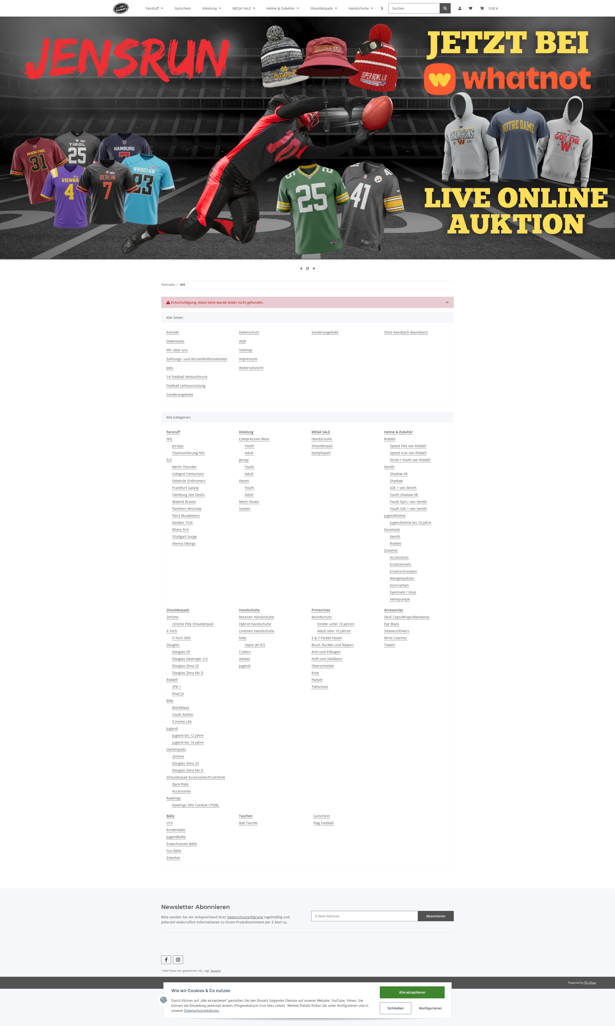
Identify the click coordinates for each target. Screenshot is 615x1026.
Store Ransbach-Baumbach (406, 332)
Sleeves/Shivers (396, 631)
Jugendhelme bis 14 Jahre (410, 522)
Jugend (172, 728)
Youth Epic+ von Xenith (408, 501)
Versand (215, 970)
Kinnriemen (399, 585)
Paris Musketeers (186, 515)
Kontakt (172, 332)
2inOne (172, 617)
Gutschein (322, 816)
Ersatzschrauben (403, 571)
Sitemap (245, 350)
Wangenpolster (402, 578)
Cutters (245, 651)
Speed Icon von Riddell (408, 453)
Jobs (169, 367)
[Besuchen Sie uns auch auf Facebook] (166, 960)
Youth (249, 446)
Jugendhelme (395, 515)
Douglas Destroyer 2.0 (190, 658)
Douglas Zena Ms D (187, 672)
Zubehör (391, 550)
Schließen (395, 1008)
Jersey (244, 459)
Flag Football (324, 823)
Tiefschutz (320, 686)
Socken (244, 508)
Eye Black (391, 624)
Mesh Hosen (249, 501)
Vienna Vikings (184, 543)
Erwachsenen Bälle (181, 843)
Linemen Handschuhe (256, 631)
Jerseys (178, 446)
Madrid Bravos (184, 501)
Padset (317, 679)
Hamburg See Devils (188, 494)
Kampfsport (321, 453)
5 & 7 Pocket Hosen (327, 638)
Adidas (244, 658)
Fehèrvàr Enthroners (188, 480)
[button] (460, 8)
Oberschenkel (323, 665)
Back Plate (180, 784)
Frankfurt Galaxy (185, 487)
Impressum (248, 359)
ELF (169, 459)
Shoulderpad (322, 446)
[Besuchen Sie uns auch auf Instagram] (178, 960)
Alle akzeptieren (412, 992)
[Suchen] (445, 8)
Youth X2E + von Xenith (408, 508)
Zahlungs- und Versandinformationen (196, 359)
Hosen (244, 480)
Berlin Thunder (184, 466)
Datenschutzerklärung (245, 917)
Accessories (181, 791)
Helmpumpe (400, 599)
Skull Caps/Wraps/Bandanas (407, 617)
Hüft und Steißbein (327, 658)
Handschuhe (322, 439)
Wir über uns (177, 350)
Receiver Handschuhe (256, 617)
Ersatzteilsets (400, 564)
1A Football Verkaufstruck (186, 376)
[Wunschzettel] (470, 8)
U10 (169, 823)
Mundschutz (322, 617)
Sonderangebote (325, 332)
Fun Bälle (173, 850)
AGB (242, 341)
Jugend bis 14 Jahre (187, 742)
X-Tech (171, 631)
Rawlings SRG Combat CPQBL (195, 805)
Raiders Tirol (182, 522)
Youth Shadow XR (404, 494)
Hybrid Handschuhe (255, 624)
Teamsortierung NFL (188, 453)
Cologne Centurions (188, 473)
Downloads (175, 341)
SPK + (176, 686)
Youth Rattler (182, 714)
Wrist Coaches (395, 638)
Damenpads (176, 749)
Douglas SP (181, 651)
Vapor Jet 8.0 (255, 645)
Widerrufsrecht (251, 367)
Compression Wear (254, 439)
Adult (249, 453)
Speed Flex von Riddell (408, 446)
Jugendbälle (176, 836)
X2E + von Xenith (403, 487)
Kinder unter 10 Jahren (335, 624)
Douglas (172, 645)
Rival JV (178, 693)
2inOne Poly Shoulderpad (192, 624)
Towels (389, 645)
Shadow (396, 480)
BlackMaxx (180, 707)
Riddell (389, 439)
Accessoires (399, 557)
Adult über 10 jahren (334, 631)
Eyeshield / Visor (403, 592)
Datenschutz (249, 332)
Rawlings (173, 798)
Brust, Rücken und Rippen (333, 645)
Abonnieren (435, 916)
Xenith (389, 466)
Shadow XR (399, 473)
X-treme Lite (182, 721)
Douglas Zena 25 (185, 665)
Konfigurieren (430, 1008)
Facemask (392, 529)
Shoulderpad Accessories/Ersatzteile (195, 777)
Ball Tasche (248, 823)
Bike (169, 700)
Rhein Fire (180, 529)
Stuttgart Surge (184, 536)
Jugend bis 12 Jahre (187, 735)
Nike (242, 638)
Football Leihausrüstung (185, 385)
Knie (315, 672)
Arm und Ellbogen (326, 651)
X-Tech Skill (181, 638)
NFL (169, 439)
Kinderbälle (175, 830)
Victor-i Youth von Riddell (410, 459)
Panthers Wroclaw (186, 508)
